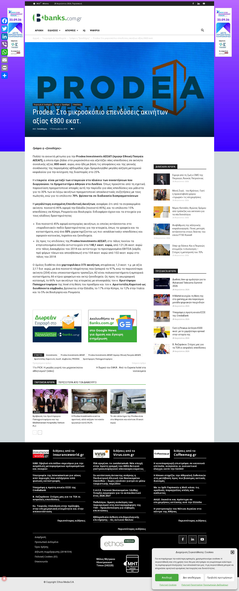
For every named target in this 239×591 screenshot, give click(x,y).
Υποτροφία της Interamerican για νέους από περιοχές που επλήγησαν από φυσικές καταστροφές (57, 478)
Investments (51, 355)
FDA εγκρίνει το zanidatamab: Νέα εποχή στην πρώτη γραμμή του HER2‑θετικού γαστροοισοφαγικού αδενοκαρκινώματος (118, 466)
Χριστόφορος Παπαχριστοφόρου (98, 359)
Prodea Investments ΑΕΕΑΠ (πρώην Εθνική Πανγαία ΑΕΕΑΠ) (114, 355)
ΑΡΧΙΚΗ (39, 30)
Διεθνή (37, 412)
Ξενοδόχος (42, 129)
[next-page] (40, 432)
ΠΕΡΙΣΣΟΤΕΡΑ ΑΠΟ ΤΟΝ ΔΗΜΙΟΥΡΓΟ (78, 382)
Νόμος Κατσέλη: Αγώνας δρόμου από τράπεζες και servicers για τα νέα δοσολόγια (189, 211)
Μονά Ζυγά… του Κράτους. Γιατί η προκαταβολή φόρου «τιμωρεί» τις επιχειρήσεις (188, 194)
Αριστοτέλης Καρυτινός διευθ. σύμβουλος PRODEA (56, 359)
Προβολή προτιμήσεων (219, 577)
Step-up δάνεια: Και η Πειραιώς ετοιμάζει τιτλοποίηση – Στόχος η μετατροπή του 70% (188, 249)
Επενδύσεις (77, 104)
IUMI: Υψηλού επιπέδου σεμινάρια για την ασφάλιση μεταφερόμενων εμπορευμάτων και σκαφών (58, 466)
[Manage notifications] (4, 578)
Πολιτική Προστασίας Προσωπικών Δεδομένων (204, 585)
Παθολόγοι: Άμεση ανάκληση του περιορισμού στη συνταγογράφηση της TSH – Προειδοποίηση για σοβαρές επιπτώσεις (117, 506)
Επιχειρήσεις (78, 412)
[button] (232, 552)
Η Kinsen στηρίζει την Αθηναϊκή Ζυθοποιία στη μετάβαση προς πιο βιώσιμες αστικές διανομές (180, 478)
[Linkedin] (198, 3)
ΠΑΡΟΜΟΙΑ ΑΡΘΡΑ (45, 382)
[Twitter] (4, 29)
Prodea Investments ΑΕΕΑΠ (73, 355)
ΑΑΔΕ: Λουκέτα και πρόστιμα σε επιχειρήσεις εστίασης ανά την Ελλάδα (178, 501)
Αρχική (36, 38)
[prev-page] (35, 432)
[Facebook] (193, 3)
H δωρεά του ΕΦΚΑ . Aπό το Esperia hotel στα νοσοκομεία (121, 369)
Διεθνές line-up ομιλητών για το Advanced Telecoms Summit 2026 (189, 282)
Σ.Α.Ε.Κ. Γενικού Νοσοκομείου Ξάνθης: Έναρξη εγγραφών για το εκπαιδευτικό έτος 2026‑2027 (117, 493)
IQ (84, 30)
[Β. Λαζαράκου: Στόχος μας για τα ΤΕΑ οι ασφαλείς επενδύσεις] (162, 348)
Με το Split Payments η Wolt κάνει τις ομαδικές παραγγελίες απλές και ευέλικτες (176, 490)
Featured (115, 412)
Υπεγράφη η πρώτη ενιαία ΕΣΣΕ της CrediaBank (54, 489)
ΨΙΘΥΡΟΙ (95, 30)
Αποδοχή (167, 577)
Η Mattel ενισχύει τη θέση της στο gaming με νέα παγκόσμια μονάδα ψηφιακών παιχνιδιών (188, 299)
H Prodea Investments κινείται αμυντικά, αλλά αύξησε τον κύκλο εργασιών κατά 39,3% (88, 419)
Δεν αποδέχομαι (192, 577)
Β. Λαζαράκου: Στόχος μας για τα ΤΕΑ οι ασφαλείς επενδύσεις (56, 498)
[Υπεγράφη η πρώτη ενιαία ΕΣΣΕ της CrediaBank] (162, 316)
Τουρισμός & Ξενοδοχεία (54, 38)
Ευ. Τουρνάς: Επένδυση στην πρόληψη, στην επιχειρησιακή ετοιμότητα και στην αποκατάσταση (58, 508)
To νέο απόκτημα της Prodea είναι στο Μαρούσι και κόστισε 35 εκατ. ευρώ (127, 419)
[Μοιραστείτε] (4, 75)
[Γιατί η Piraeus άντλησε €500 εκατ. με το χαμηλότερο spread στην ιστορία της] (162, 332)
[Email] (4, 60)
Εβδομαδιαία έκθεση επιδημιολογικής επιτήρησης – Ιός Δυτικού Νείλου (116, 518)
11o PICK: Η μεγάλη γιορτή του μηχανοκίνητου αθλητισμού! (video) (58, 369)
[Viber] (4, 44)
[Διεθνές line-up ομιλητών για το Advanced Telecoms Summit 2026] (162, 283)
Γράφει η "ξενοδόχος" (79, 38)
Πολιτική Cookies (167, 585)
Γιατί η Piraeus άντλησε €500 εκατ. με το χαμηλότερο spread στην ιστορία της (189, 331)
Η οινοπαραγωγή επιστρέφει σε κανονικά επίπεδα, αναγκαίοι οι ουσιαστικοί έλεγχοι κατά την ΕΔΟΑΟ (179, 466)
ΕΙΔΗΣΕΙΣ (53, 30)
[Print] (4, 68)
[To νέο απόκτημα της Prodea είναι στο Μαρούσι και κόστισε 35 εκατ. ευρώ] (128, 401)
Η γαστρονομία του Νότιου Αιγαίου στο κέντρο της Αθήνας (177, 510)
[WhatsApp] (4, 52)
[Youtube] (203, 3)
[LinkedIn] (4, 36)
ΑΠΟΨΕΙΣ (70, 30)
